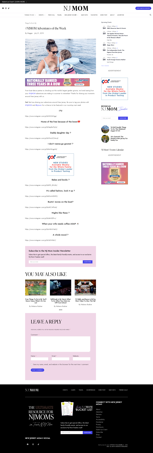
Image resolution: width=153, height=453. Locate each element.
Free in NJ (51, 15)
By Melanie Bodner (35, 306)
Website (76, 356)
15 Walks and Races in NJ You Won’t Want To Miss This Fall (85, 300)
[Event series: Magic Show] (116, 43)
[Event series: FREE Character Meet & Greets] (116, 26)
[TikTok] (8, 8)
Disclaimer (99, 422)
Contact (99, 437)
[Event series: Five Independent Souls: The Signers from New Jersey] (117, 48)
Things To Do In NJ (30, 23)
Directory (103, 15)
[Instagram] (6, 8)
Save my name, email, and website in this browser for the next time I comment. (61, 364)
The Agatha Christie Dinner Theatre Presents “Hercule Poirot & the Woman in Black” (117, 35)
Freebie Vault (123, 390)
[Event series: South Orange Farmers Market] (116, 57)
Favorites (94, 15)
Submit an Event (101, 429)
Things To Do (29, 15)
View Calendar (105, 66)
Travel (59, 15)
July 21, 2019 (39, 33)
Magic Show (110, 45)
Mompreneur (91, 390)
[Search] (150, 15)
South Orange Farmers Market (116, 60)
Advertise (120, 15)
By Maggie (28, 33)
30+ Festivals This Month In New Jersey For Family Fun (119, 138)
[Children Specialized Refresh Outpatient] (57, 82)
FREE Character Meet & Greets (116, 28)
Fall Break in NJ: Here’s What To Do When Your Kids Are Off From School (61, 301)
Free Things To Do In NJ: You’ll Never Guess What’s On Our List (35, 301)
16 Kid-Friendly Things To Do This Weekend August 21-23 (118, 129)
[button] (59, 309)
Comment (34, 335)
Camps (73, 390)
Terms (98, 417)
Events (41, 15)
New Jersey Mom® (71, 15)
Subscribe (99, 432)
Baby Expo (84, 15)
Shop (98, 434)
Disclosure (99, 427)
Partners (99, 414)
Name (33, 356)
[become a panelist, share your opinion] (60, 165)
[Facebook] (3, 8)
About (112, 15)
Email (54, 356)
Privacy (98, 424)
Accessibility (100, 419)
